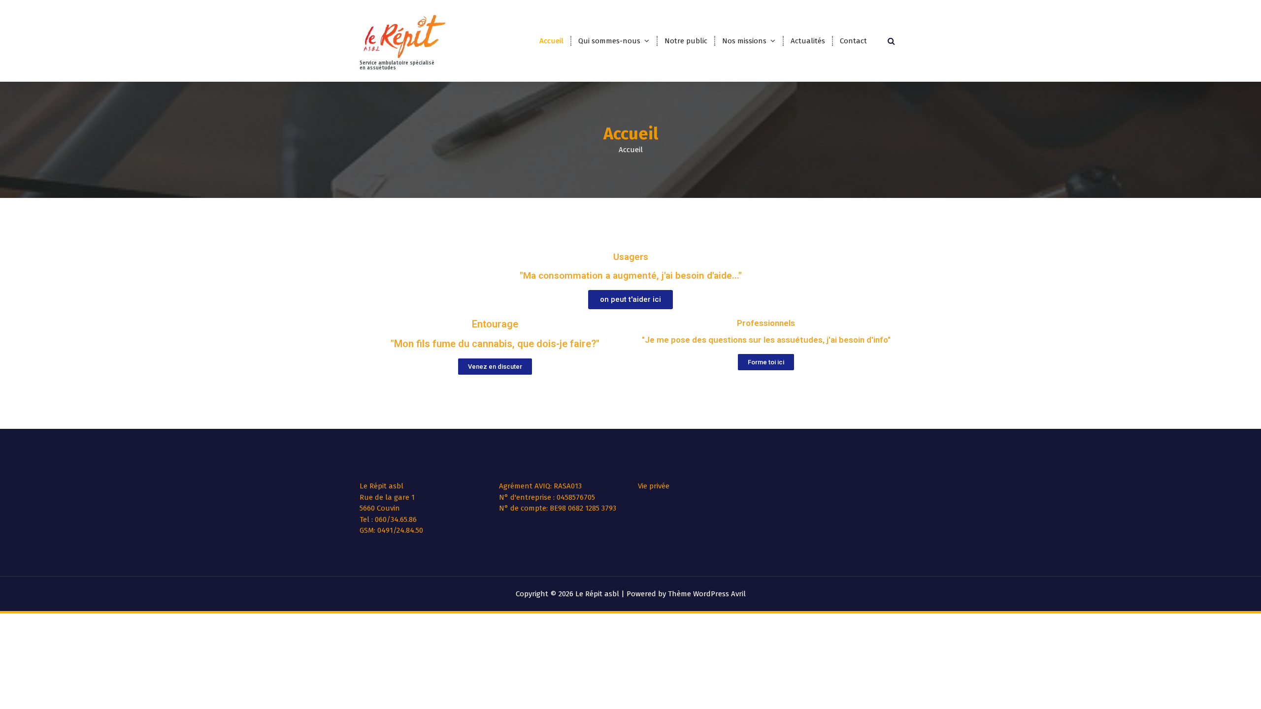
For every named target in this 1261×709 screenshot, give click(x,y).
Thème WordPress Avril (707, 593)
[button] (630, 299)
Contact (853, 40)
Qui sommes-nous (609, 40)
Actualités (808, 40)
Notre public (685, 40)
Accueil (551, 40)
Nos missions (744, 40)
